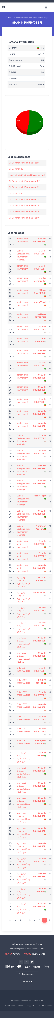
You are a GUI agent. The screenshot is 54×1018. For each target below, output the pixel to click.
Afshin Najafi (40, 496)
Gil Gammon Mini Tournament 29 (24, 181)
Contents (26, 981)
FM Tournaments (26, 974)
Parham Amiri (39, 592)
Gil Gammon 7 (15, 193)
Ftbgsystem (38, 1000)
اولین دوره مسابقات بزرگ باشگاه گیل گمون (27, 175)
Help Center (10, 1006)
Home (10, 17)
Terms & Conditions (44, 1006)
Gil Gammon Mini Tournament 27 (24, 187)
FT (4, 7)
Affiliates (21, 1006)
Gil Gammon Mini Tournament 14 (24, 218)
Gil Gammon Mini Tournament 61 (24, 163)
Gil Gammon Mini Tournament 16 (24, 205)
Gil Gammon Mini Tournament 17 (24, 199)
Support (31, 1006)
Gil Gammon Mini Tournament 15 (24, 212)
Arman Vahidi (40, 302)
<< (10, 920)
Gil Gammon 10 (16, 169)
